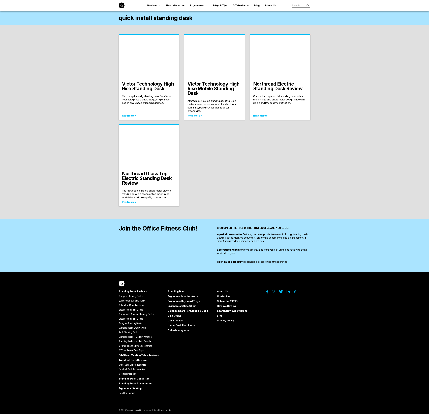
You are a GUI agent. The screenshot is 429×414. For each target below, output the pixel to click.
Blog (219, 315)
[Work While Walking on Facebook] (268, 292)
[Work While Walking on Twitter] (282, 292)
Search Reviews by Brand (232, 310)
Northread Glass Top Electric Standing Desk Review (147, 178)
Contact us (223, 296)
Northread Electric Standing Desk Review (277, 86)
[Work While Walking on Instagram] (275, 292)
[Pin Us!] (296, 292)
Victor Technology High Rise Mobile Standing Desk (214, 88)
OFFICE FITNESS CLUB (257, 228)
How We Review (226, 306)
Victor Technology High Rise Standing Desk (148, 86)
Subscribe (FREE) (227, 301)
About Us (222, 291)
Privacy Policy (225, 320)
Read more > (129, 115)
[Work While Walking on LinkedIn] (290, 292)
